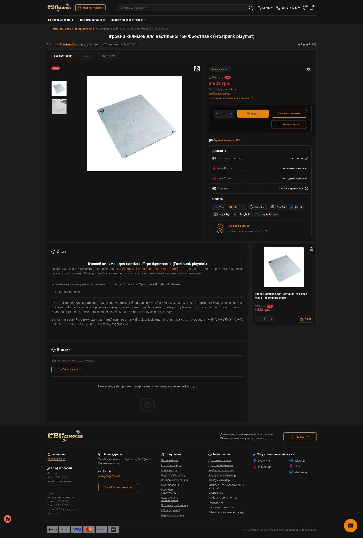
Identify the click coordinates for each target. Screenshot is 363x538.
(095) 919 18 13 (56, 459)
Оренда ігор (215, 492)
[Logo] (59, 7)
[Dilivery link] (306, 158)
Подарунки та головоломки (169, 499)
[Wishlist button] (308, 69)
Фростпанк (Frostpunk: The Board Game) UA (153, 269)
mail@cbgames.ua (109, 476)
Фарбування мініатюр (222, 475)
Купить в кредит (291, 124)
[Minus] (217, 114)
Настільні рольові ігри (174, 480)
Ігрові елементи (83, 29)
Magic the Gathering (173, 475)
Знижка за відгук (239, 225)
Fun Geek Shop (69, 44)
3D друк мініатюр (219, 480)
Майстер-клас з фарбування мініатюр (226, 486)
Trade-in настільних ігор (223, 497)
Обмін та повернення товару (226, 512)
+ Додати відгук (69, 369)
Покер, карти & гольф (174, 505)
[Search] (251, 8)
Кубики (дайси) (170, 510)
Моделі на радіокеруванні (170, 491)
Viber (298, 466)
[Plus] (231, 114)
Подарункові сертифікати (128, 19)
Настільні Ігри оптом (221, 507)
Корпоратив (216, 502)
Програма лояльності (92, 19)
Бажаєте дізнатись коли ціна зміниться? (231, 98)
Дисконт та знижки (220, 465)
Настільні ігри (169, 460)
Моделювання (170, 485)
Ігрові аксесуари (62, 29)
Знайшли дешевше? (220, 93)
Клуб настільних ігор (221, 470)
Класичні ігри (169, 470)
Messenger (301, 472)
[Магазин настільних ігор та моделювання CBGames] (113, 437)
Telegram (300, 460)
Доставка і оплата (220, 460)
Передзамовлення (60, 19)
